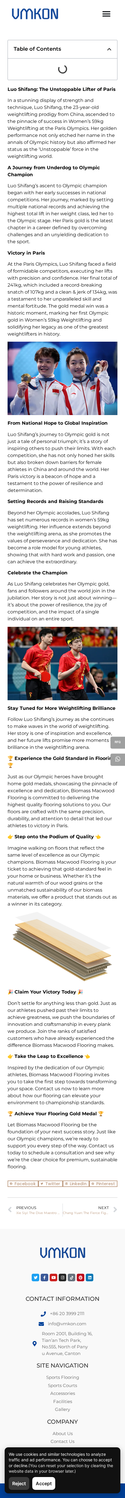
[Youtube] (53, 1277)
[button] (109, 49)
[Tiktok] (71, 1277)
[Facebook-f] (44, 1277)
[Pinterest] (80, 1277)
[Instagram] (62, 1277)
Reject (19, 1483)
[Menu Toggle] (106, 14)
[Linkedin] (89, 1277)
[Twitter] (35, 1277)
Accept (44, 1483)
